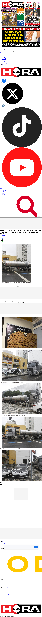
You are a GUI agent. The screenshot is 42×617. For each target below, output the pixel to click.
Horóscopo (3, 191)
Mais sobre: (3, 486)
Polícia (4, 55)
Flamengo (5, 61)
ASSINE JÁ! (2, 188)
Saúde (4, 57)
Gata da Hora (3, 194)
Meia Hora (3, 235)
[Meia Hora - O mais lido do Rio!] (21, 77)
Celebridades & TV (4, 193)
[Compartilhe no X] (2, 240)
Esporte (3, 542)
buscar (39, 216)
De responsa (5, 56)
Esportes (3, 192)
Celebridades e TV (4, 63)
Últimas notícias (4, 190)
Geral (2, 54)
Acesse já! (1, 52)
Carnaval (3, 65)
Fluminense (5, 62)
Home (3, 64)
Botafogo (5, 60)
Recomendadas (2, 528)
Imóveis (5, 58)
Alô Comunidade (4, 59)
